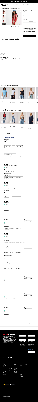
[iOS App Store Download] (12, 384)
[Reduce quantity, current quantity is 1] (32, 24)
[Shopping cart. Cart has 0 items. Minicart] (36, 5)
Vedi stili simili (31, 21)
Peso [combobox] (17, 157)
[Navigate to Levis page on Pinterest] (6, 357)
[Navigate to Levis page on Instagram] (3, 357)
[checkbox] (19, 343)
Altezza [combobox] (12, 157)
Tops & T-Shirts (10, 8)
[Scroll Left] (34, 105)
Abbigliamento (4, 8)
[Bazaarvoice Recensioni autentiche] (9, 137)
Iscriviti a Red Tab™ (26, 4)
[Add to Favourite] (20, 11)
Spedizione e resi (31, 29)
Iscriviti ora (31, 352)
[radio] (24, 16)
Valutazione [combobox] (6, 157)
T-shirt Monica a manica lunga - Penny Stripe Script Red (18, 242)
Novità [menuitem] (8, 4)
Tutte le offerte (25, 1)
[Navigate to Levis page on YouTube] (11, 357)
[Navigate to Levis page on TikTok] (8, 357)
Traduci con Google (6, 190)
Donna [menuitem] (14, 4)
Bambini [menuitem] (17, 4)
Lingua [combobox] (22, 157)
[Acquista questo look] (2, 97)
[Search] (31, 5)
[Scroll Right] (36, 105)
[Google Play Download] (6, 384)
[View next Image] (21, 17)
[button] (34, 5)
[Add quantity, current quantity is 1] (35, 24)
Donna (7, 8)
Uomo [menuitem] (11, 4)
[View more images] (4, 24)
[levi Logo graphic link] (3, 4)
